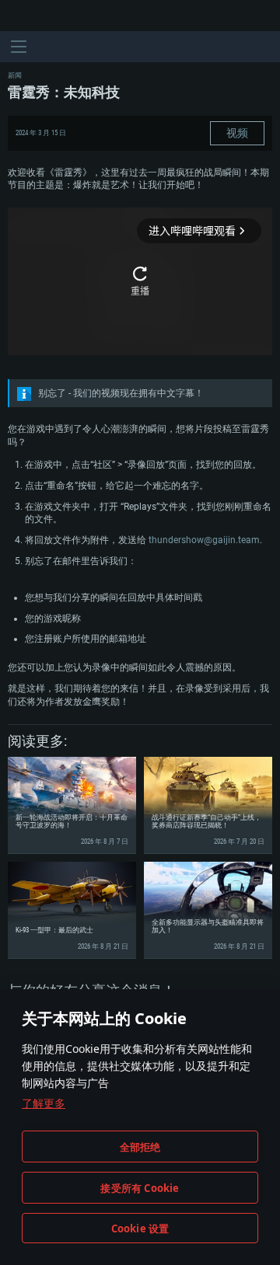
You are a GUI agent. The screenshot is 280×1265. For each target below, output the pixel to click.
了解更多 (43, 1103)
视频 (237, 133)
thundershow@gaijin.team (204, 540)
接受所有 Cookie (139, 1188)
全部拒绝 (140, 1147)
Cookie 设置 (140, 1228)
